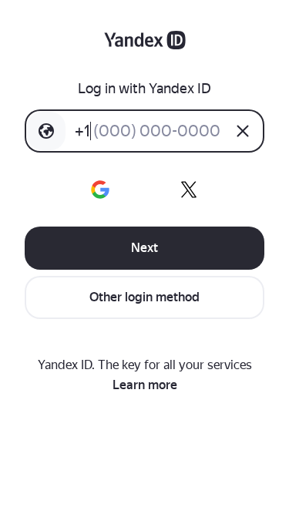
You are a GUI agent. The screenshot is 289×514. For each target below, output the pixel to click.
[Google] (100, 189)
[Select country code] (46, 131)
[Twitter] (188, 189)
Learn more (145, 385)
